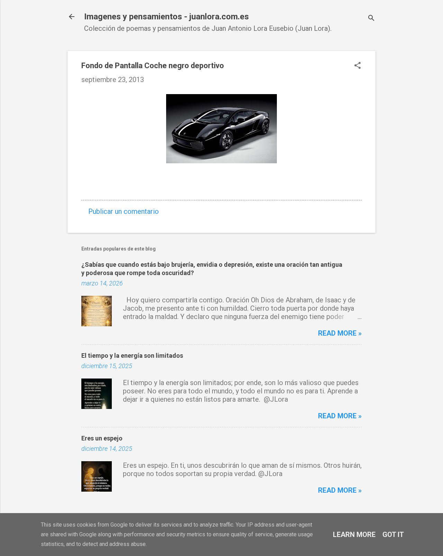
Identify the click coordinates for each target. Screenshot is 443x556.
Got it (393, 534)
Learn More (354, 534)
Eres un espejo (102, 438)
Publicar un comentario (123, 211)
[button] (357, 66)
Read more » (340, 333)
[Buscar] (371, 18)
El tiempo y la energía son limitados (132, 355)
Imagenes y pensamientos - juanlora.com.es (166, 16)
